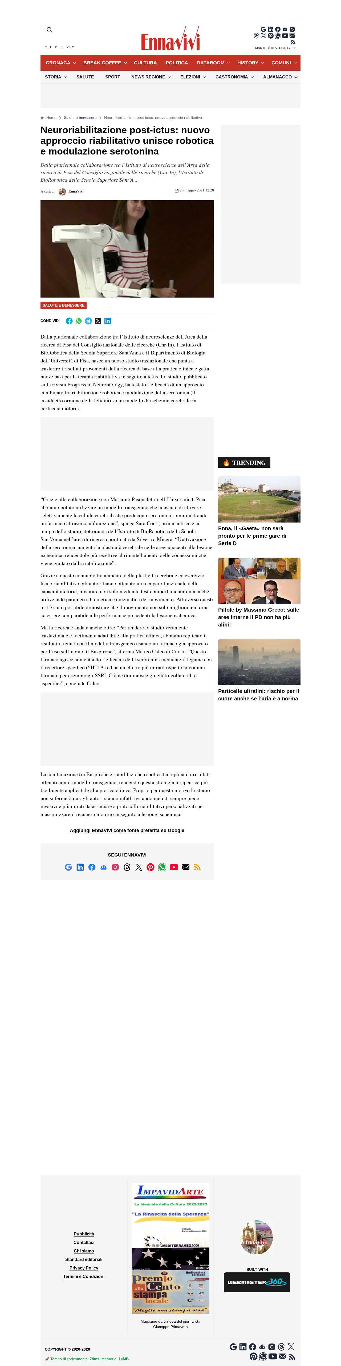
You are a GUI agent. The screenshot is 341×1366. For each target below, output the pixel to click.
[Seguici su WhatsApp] (278, 35)
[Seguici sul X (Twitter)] (263, 35)
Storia (53, 77)
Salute (85, 77)
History (247, 62)
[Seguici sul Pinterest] (270, 35)
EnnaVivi (75, 191)
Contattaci (84, 1242)
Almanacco (277, 77)
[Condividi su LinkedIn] (107, 321)
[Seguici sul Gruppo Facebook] (285, 29)
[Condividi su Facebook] (69, 321)
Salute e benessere (80, 117)
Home (51, 117)
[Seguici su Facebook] (278, 29)
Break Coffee (102, 62)
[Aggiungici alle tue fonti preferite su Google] (263, 29)
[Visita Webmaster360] (257, 1282)
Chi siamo (84, 1251)
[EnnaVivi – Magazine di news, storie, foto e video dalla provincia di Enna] (170, 38)
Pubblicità (84, 1234)
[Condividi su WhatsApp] (79, 321)
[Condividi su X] (98, 321)
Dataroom (211, 62)
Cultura (145, 62)
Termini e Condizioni (83, 1276)
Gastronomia (232, 77)
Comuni (281, 62)
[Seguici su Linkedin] (270, 29)
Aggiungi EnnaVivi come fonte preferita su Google (127, 830)
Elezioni (190, 77)
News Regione (148, 77)
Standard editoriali (83, 1259)
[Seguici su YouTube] (285, 35)
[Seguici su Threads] (256, 35)
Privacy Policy (84, 1268)
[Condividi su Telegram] (88, 321)
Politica (177, 62)
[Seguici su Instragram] (292, 29)
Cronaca (58, 62)
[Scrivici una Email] (292, 35)
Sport (112, 77)
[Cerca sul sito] (50, 30)
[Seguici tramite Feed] (293, 42)
